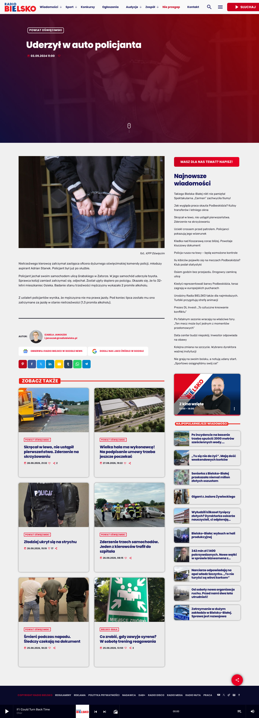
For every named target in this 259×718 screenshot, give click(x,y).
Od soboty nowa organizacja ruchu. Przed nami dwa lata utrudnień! (213, 593)
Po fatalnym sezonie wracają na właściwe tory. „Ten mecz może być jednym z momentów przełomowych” (204, 323)
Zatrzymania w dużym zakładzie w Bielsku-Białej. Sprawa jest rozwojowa (212, 612)
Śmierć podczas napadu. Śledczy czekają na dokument (52, 639)
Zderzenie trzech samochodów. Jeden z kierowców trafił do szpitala (129, 546)
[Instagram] (233, 695)
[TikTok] (228, 695)
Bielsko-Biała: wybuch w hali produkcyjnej (213, 535)
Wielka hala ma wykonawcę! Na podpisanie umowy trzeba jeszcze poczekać (127, 451)
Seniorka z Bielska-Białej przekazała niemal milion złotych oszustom (211, 477)
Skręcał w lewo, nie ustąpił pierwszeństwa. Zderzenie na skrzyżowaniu (51, 451)
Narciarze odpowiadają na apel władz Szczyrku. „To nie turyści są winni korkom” (213, 574)
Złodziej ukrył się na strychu (50, 541)
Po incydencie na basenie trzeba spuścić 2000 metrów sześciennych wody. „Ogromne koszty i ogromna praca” (213, 442)
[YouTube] (218, 695)
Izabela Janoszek (56, 334)
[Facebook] (239, 695)
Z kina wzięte (191, 404)
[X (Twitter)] (223, 695)
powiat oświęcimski (45, 30)
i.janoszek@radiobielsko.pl (61, 338)
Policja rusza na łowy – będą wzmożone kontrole (206, 253)
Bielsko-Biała (109, 629)
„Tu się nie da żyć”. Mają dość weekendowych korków (214, 458)
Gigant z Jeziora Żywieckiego (213, 496)
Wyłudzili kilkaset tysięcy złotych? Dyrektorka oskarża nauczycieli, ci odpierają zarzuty (213, 517)
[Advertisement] (129, 90)
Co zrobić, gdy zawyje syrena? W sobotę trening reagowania (128, 639)
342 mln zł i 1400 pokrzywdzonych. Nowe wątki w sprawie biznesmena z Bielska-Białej (214, 556)
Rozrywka (187, 396)
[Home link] (20, 7)
